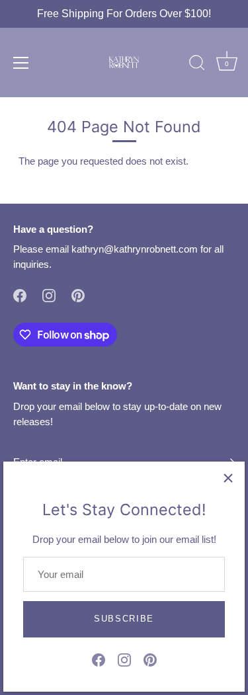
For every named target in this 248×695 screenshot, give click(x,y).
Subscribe (124, 619)
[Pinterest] (150, 659)
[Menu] (21, 62)
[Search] (197, 64)
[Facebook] (98, 659)
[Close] (228, 478)
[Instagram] (124, 659)
